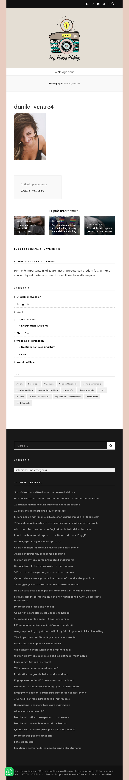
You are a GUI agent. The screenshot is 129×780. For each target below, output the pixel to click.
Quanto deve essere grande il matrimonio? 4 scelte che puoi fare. (54, 578)
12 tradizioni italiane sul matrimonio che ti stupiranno (47, 504)
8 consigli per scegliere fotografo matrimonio (42, 704)
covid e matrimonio (92, 384)
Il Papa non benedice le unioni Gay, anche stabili (43, 625)
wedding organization (30, 340)
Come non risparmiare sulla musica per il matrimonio (46, 547)
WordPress (108, 774)
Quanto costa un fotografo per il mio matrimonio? (44, 729)
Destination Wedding (34, 325)
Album (19, 384)
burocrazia (33, 384)
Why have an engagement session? (36, 668)
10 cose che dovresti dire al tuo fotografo (40, 510)
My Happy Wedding (65, 57)
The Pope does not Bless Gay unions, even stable (45, 637)
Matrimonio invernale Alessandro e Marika (40, 723)
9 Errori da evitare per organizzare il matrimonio (44, 572)
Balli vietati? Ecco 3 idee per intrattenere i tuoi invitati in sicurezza (55, 590)
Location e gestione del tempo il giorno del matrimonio (47, 747)
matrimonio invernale (39, 397)
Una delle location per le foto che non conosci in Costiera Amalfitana (56, 498)
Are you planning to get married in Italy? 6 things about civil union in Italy (64, 228)
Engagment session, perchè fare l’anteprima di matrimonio (50, 692)
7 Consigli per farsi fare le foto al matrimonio (42, 698)
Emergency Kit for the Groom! (32, 661)
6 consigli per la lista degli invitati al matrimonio (43, 566)
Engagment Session (29, 296)
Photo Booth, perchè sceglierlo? (34, 735)
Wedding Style (26, 362)
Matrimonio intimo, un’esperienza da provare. (42, 717)
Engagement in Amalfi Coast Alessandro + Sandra (45, 680)
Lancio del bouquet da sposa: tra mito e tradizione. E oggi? (50, 535)
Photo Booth (24, 333)
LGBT (59, 220)
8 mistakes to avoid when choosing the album (42, 649)
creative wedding (25, 390)
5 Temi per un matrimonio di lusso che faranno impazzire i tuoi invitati (57, 516)
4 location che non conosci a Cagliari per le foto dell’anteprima (52, 529)
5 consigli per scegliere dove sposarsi (37, 541)
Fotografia (23, 304)
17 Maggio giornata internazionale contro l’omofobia (46, 584)
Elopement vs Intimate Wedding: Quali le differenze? (46, 686)
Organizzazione (25, 220)
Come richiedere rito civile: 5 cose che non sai (42, 612)
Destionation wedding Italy (38, 346)
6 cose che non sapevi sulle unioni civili (38, 643)
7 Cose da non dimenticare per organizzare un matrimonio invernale (56, 523)
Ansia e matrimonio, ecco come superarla (39, 553)
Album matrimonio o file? (29, 711)
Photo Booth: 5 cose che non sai (34, 606)
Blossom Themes (78, 774)
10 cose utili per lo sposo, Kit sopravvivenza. (26, 228)
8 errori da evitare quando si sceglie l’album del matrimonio (50, 655)
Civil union (48, 384)
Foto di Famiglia (24, 741)
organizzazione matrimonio (68, 397)
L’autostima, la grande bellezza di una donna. (42, 674)
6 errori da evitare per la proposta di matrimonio (99, 230)
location (20, 397)
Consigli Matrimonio (68, 384)
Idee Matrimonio (86, 390)
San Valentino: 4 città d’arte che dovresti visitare (44, 492)
